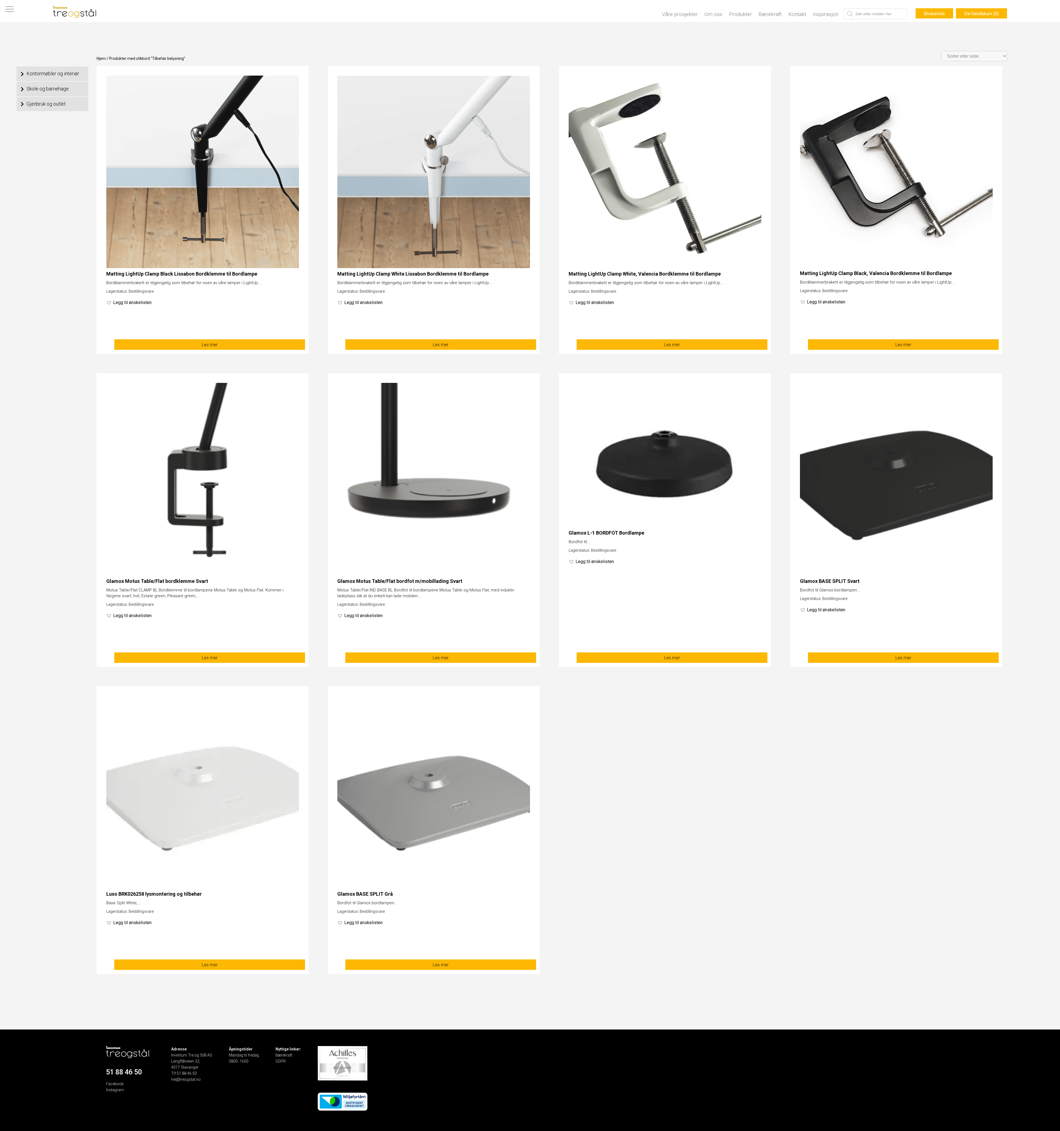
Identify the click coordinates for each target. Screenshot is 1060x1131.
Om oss (713, 14)
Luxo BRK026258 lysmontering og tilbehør (154, 894)
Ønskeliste (934, 13)
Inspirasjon (825, 14)
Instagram (115, 1090)
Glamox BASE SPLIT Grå (365, 894)
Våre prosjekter (680, 14)
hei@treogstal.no (186, 1079)
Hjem (101, 58)
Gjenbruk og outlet (46, 104)
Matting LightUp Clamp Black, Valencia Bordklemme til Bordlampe (876, 273)
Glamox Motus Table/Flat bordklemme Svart (157, 581)
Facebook (115, 1084)
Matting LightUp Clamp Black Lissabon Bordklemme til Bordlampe (181, 274)
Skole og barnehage (47, 89)
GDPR (280, 1061)
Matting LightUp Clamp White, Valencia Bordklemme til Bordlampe (645, 274)
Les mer (210, 344)
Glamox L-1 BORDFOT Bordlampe (606, 533)
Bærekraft (770, 14)
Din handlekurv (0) (981, 13)
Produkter (740, 14)
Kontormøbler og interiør (52, 73)
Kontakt (797, 14)
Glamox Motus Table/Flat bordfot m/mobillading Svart (399, 581)
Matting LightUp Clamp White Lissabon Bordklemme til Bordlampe (413, 274)
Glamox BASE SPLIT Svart (830, 581)
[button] (129, 302)
